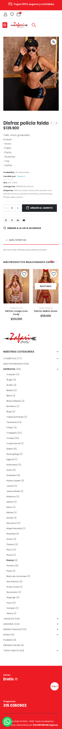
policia (20, 197)
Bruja (9, 411)
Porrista (10, 565)
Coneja (10, 438)
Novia (9, 539)
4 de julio (11, 374)
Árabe (9, 385)
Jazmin (10, 485)
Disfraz (17, 190)
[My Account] (5, 14)
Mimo (9, 507)
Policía (30, 186)
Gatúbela (11, 475)
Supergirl (11, 597)
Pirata (9, 555)
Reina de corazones (16, 576)
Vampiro (10, 608)
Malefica (11, 496)
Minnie (9, 512)
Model (6, 197)
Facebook (6, 220)
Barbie (9, 390)
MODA (6, 634)
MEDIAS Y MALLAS (12, 629)
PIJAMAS (7, 640)
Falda (24, 190)
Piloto (9, 549)
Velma (9, 613)
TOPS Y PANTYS (11, 650)
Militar (9, 501)
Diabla (41, 308)
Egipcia (10, 459)
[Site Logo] (19, 25)
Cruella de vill (13, 443)
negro (13, 197)
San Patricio (12, 581)
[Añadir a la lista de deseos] (24, 274)
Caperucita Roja (14, 416)
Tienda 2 (21, 176)
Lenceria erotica (10, 193)
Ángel (9, 379)
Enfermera (11, 464)
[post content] (16, 286)
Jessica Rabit (13, 491)
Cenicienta (12, 422)
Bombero (11, 406)
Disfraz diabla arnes (45, 311)
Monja (9, 517)
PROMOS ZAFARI (11, 645)
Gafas (31, 190)
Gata (21, 308)
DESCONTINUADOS (13, 363)
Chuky (9, 427)
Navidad (10, 533)
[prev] (51, 123)
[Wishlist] (12, 14)
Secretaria (11, 592)
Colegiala (11, 432)
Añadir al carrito (41, 207)
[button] (33, 25)
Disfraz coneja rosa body (16, 312)
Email (24, 220)
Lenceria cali (45, 190)
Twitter (12, 220)
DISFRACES (21, 186)
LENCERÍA (8, 624)
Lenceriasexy (46, 193)
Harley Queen (13, 480)
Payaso (10, 544)
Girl (36, 190)
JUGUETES (8, 618)
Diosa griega (12, 454)
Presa (9, 570)
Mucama (11, 523)
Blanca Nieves (13, 401)
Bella (9, 395)
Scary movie (12, 586)
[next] (56, 123)
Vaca (9, 602)
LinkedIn (18, 220)
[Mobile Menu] (4, 25)
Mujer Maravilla (14, 528)
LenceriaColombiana (29, 193)
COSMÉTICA (9, 358)
